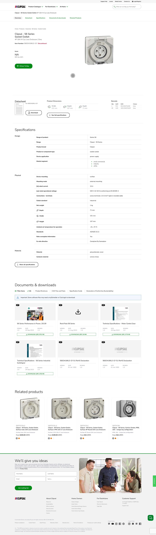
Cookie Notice (32, 522)
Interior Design (75, 502)
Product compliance (19, 522)
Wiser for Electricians (102, 504)
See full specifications (59, 115)
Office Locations (50, 506)
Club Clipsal (100, 502)
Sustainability (49, 504)
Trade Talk (99, 506)
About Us (48, 502)
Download (34, 113)
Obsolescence (65, 522)
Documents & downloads (57, 18)
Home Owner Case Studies (78, 511)
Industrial (28, 29)
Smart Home (74, 504)
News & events (49, 508)
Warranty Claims (54, 522)
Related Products (75, 18)
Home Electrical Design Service (79, 506)
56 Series (34, 29)
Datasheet (28, 18)
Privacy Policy (24, 468)
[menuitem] (35, 6)
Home (16, 29)
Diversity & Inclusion (51, 511)
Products (21, 29)
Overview (18, 18)
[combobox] (61, 479)
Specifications (40, 18)
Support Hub (125, 505)
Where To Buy (24, 66)
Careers (48, 513)
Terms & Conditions (78, 522)
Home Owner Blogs (76, 508)
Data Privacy (43, 522)
